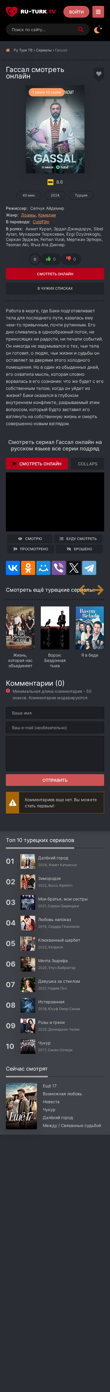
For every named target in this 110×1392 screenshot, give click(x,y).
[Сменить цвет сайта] (98, 29)
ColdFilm (41, 221)
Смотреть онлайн (55, 274)
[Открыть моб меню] (98, 12)
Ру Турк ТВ (23, 50)
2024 (55, 195)
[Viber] (59, 568)
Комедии (47, 214)
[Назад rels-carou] (83, 590)
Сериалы (44, 50)
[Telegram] (89, 568)
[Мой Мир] (43, 568)
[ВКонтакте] (13, 568)
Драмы (28, 214)
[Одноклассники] (28, 568)
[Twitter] (74, 568)
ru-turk (38, 12)
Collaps (87, 463)
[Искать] (80, 29)
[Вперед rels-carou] (98, 590)
